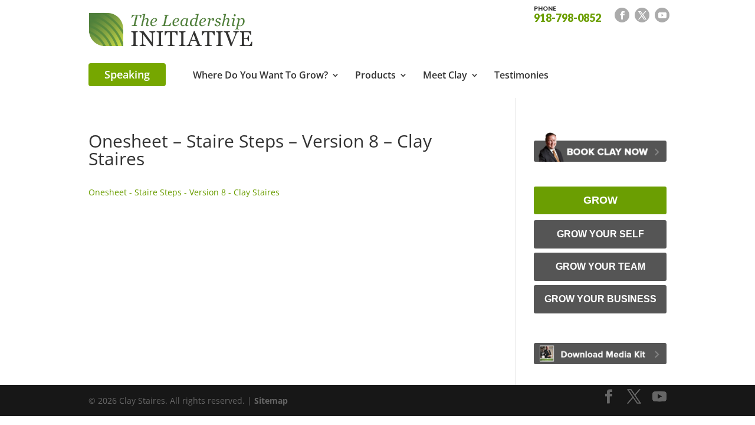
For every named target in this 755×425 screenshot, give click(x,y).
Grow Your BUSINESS (600, 299)
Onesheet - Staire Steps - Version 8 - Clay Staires (184, 192)
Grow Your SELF (600, 234)
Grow (600, 200)
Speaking (127, 74)
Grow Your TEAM (600, 266)
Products (375, 76)
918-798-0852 (567, 13)
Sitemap (271, 400)
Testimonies (521, 76)
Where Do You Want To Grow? (260, 76)
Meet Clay (445, 76)
